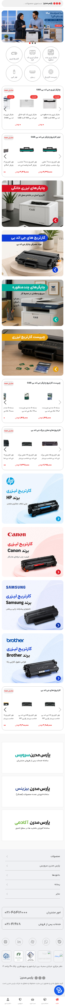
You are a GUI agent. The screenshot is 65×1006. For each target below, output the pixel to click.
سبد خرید (33, 1003)
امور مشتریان (32, 912)
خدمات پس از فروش (32, 924)
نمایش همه (9, 90)
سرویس (20, 1003)
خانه (57, 1003)
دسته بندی (45, 1003)
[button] (35, 43)
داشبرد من (8, 1003)
